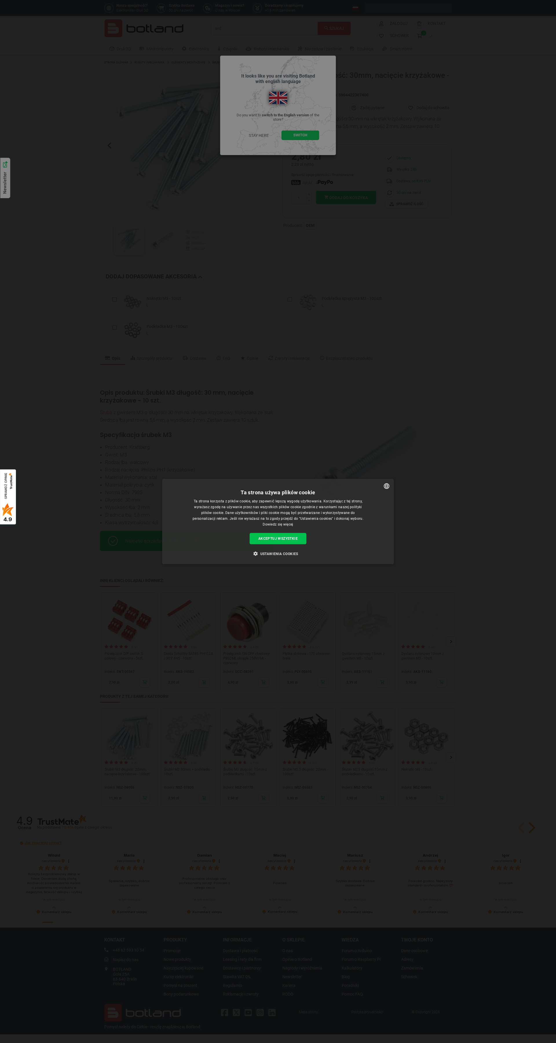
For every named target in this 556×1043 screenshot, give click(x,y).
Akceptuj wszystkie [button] (278, 539)
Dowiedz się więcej (278, 524)
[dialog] (278, 521)
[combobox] (386, 486)
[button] (278, 553)
